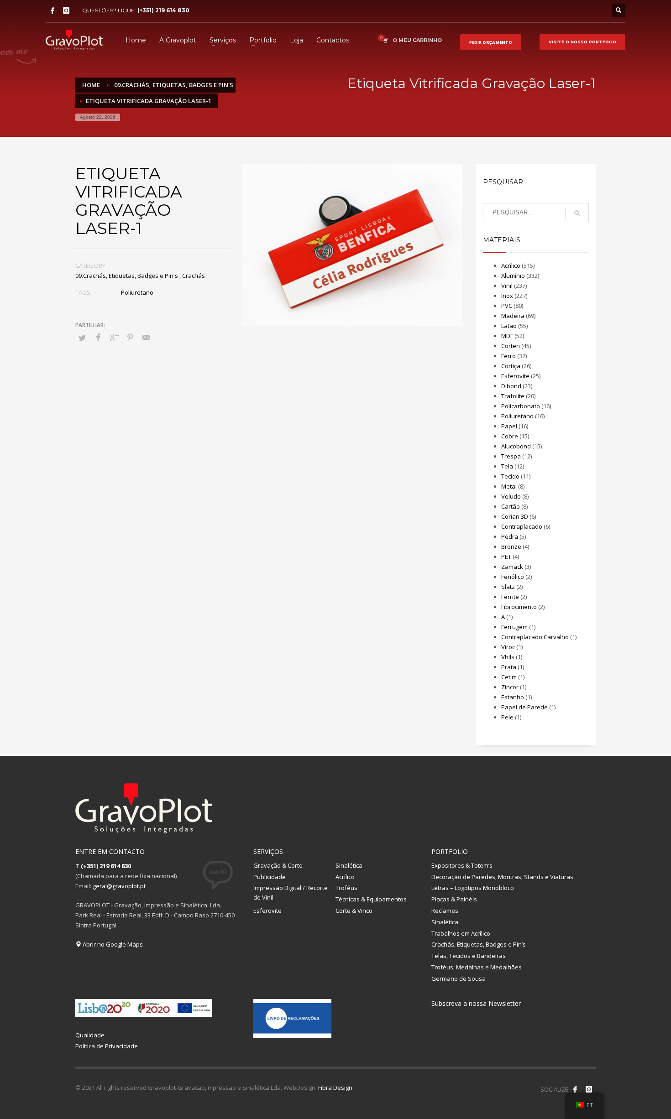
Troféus (346, 888)
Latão (509, 326)
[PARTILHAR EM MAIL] (146, 337)
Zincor (510, 687)
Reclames (444, 910)
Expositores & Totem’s (462, 865)
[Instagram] (66, 10)
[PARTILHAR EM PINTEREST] (130, 337)
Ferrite (510, 597)
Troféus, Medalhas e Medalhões (476, 967)
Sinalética (349, 865)
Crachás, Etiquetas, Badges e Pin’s (478, 944)
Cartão (510, 506)
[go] (577, 213)
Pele (507, 717)
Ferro (508, 356)
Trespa (511, 456)
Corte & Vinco (354, 910)
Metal (509, 486)
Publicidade (269, 877)
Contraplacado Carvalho (535, 637)
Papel (509, 426)
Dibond (511, 386)
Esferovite (515, 376)
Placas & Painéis (454, 899)
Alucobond (516, 446)
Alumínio (513, 275)
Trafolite (512, 396)
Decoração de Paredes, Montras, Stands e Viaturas (502, 877)
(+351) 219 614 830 (163, 10)
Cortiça (510, 366)
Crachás (193, 275)
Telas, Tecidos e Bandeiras (468, 956)
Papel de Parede (524, 707)
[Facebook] (52, 10)
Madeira (512, 316)
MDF (507, 336)
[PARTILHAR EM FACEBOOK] (98, 337)
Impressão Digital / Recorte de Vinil (290, 892)
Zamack (512, 566)
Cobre (509, 436)
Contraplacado (521, 526)
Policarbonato (520, 406)
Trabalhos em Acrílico (460, 933)
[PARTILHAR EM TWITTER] (82, 337)
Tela (507, 466)
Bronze (511, 546)
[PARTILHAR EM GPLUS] (114, 337)
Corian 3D (514, 516)
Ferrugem (514, 627)
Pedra (509, 536)
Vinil (507, 285)
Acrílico (510, 265)
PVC (506, 306)
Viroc (508, 647)
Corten (510, 346)
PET (506, 556)
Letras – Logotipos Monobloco (472, 888)
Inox (507, 295)
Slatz (508, 587)
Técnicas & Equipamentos (371, 899)
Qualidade (90, 1035)
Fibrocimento (519, 607)
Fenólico (512, 577)
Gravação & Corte (278, 865)
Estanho (512, 697)
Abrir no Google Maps (112, 944)
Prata (508, 667)
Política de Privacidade (106, 1046)
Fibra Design (335, 1087)
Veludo (511, 496)
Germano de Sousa (458, 978)
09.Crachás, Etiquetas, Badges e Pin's (126, 275)
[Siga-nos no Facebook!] (575, 1089)
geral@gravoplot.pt (119, 886)
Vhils (507, 657)
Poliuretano (137, 292)
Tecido (510, 476)
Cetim (509, 677)
